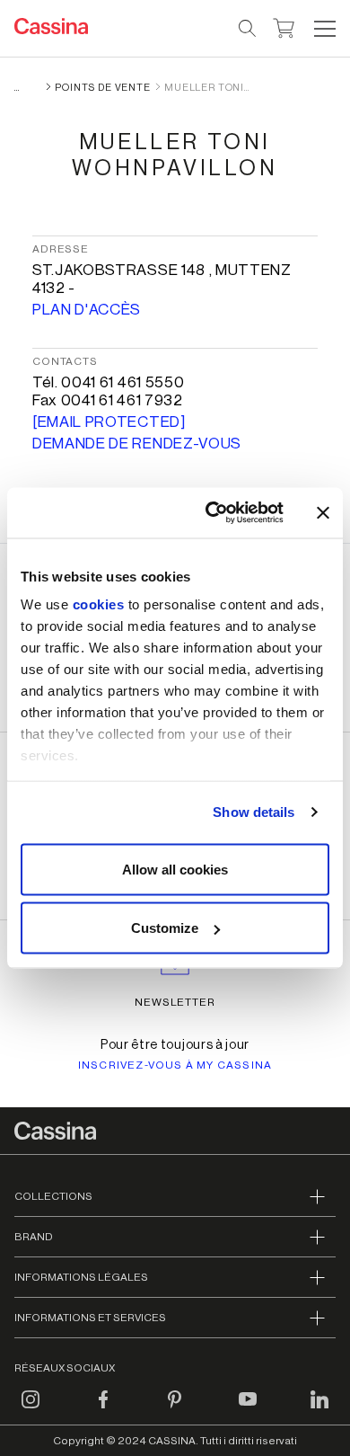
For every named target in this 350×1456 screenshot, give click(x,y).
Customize (164, 928)
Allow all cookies (175, 868)
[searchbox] (248, 29)
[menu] (325, 28)
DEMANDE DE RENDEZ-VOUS (136, 443)
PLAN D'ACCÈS (86, 309)
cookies (99, 604)
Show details (253, 812)
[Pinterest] (175, 1410)
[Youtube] (248, 1410)
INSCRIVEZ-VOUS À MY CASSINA (175, 1065)
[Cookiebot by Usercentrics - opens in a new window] (212, 513)
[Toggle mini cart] (284, 26)
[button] (323, 28)
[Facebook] (103, 1410)
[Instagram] (30, 1410)
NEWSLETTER (175, 1002)
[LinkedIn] (319, 1410)
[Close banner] (323, 512)
